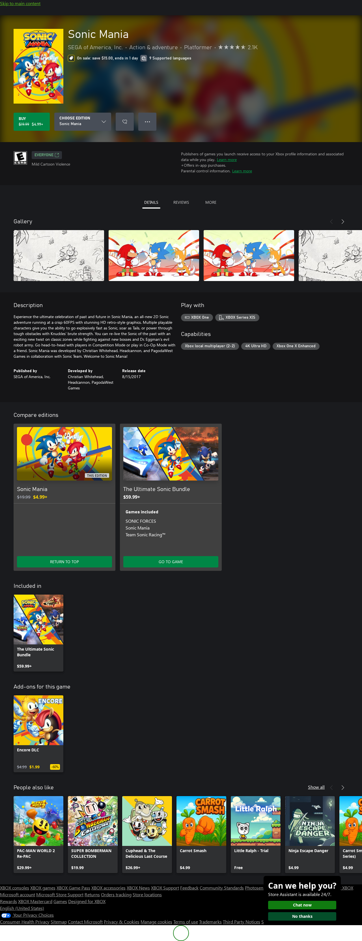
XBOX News (138, 888)
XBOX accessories (108, 888)
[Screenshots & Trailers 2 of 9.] (154, 255)
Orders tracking (116, 894)
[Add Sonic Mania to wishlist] (125, 122)
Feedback (189, 888)
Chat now (302, 905)
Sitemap (59, 922)
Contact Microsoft (85, 922)
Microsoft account (17, 894)
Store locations (147, 894)
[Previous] (331, 222)
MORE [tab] (210, 202)
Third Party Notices (241, 922)
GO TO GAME (171, 561)
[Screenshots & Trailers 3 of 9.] (249, 255)
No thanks (302, 916)
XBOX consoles (14, 888)
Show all (316, 787)
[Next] (342, 222)
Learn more (227, 159)
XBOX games (42, 888)
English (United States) (22, 908)
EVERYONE (44, 155)
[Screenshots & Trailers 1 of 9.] (59, 255)
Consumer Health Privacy (24, 922)
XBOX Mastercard (35, 901)
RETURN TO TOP (64, 561)
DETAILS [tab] (151, 202)
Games (60, 901)
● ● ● (147, 121)
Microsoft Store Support (59, 894)
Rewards (8, 901)
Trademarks (210, 922)
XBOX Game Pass (73, 888)
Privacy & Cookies (121, 922)
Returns (92, 894)
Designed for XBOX (86, 901)
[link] (38, 633)
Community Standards (222, 888)
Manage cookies (156, 922)
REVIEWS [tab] (181, 202)
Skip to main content (20, 3)
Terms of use (185, 922)
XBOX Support (165, 888)
